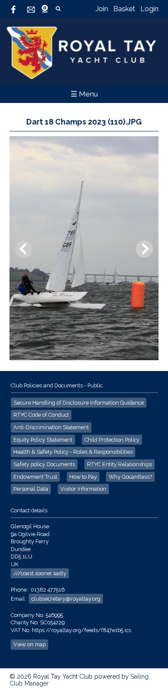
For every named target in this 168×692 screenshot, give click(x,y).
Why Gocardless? (130, 477)
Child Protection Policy (112, 439)
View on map (29, 644)
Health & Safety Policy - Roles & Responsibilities (73, 452)
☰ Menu (84, 94)
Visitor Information (83, 489)
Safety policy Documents (44, 464)
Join (102, 9)
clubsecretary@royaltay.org (65, 598)
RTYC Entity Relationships (119, 464)
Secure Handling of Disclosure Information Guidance (78, 402)
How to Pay (83, 477)
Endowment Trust (35, 477)
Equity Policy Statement (42, 439)
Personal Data (30, 489)
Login (149, 9)
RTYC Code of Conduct (41, 414)
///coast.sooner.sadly (39, 573)
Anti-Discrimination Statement (51, 427)
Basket (124, 9)
